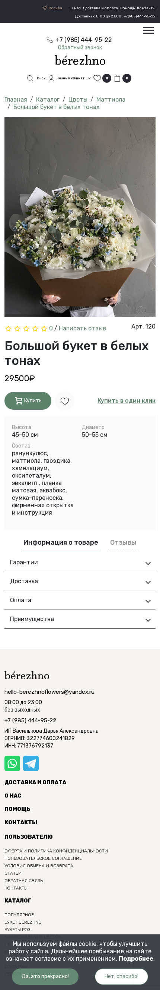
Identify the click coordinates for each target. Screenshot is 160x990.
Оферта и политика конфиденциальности (56, 851)
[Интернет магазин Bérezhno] (80, 59)
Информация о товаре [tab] (60, 542)
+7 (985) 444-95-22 (30, 720)
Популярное (19, 914)
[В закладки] (64, 400)
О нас (75, 8)
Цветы (77, 99)
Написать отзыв (82, 328)
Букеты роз (17, 929)
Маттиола (110, 99)
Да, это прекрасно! (45, 976)
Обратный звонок (80, 47)
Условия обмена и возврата (38, 865)
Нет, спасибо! (121, 976)
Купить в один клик (126, 400)
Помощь (127, 8)
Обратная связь (23, 880)
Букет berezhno (23, 922)
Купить (32, 400)
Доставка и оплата (100, 8)
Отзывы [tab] (123, 542)
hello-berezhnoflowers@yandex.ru (49, 692)
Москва (55, 8)
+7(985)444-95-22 (140, 16)
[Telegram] (31, 763)
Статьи (13, 873)
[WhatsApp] (12, 763)
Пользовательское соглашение (43, 858)
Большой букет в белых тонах (56, 106)
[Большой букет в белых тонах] (80, 219)
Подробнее (136, 958)
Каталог (48, 99)
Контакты (146, 8)
